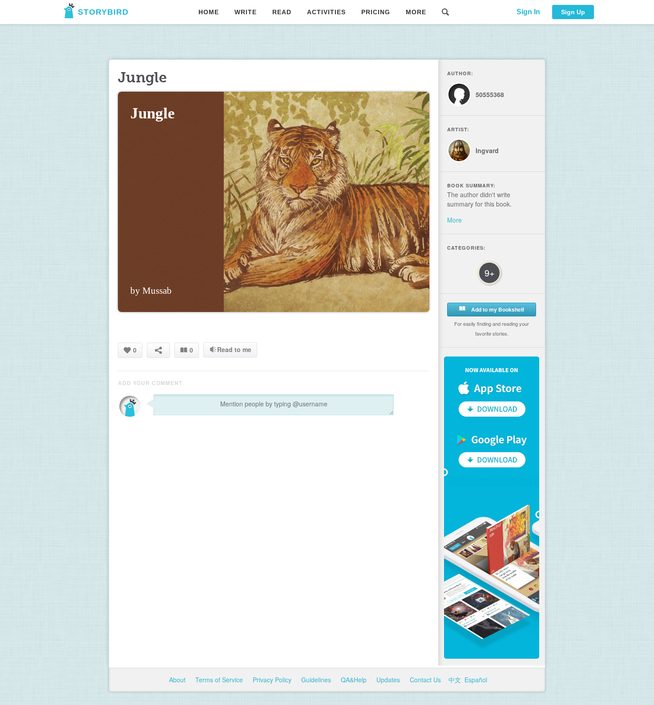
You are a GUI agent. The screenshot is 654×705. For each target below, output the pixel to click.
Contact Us (426, 679)
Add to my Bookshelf (497, 309)
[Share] (158, 350)
